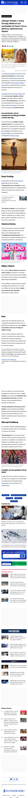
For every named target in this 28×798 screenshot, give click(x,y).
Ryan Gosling (13, 105)
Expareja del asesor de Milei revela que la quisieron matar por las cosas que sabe (17, 674)
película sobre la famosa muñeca (12, 94)
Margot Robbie (5, 495)
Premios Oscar (18, 498)
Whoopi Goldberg (6, 133)
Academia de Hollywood (10, 73)
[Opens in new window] (4, 667)
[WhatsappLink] (14, 563)
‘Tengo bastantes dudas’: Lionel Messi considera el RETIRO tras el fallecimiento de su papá (18, 646)
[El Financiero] (9, 2)
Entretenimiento (6, 16)
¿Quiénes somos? (6, 795)
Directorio (14, 795)
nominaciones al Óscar (15, 78)
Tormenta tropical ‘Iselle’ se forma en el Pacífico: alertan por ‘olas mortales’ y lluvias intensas (18, 584)
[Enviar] (22, 556)
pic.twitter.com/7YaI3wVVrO (8, 359)
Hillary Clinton (15, 135)
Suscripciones (21, 795)
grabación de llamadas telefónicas (18, 495)
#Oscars (17, 356)
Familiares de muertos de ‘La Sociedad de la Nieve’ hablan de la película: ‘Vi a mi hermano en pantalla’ (13, 523)
